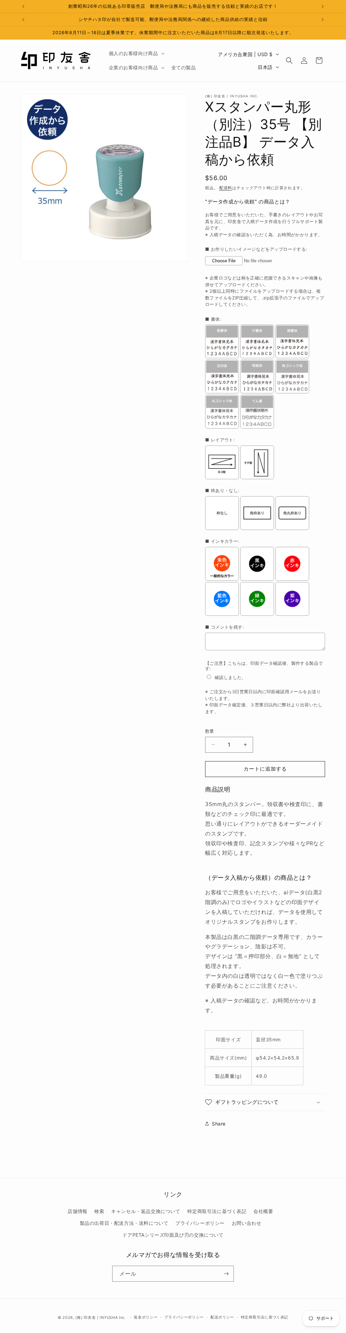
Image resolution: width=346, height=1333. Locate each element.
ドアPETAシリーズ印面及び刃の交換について (172, 1235)
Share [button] (219, 1123)
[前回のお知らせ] (23, 6)
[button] (136, 53)
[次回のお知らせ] (322, 6)
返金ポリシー (145, 1317)
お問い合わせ (247, 1223)
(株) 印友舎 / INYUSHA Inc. (100, 1317)
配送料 (225, 187)
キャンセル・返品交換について (145, 1211)
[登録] (226, 1274)
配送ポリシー (222, 1317)
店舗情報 (77, 1211)
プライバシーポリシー (200, 1223)
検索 (99, 1211)
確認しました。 (230, 677)
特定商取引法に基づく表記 (216, 1211)
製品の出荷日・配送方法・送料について (124, 1223)
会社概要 (263, 1211)
